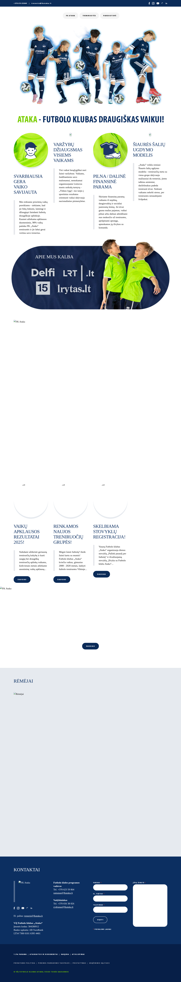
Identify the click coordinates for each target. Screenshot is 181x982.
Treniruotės (89, 16)
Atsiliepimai (78, 954)
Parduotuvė (109, 16)
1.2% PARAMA (20, 954)
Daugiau (22, 579)
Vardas (97, 883)
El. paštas (98, 894)
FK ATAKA (70, 16)
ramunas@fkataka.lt (63, 893)
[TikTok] (162, 3)
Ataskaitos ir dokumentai (44, 954)
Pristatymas (79, 963)
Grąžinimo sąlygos (99, 963)
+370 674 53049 (20, 3)
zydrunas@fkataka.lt (63, 907)
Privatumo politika (24, 963)
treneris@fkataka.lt (41, 3)
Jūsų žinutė (139, 883)
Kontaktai (158, 16)
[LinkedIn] (166, 3)
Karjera (65, 954)
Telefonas (99, 905)
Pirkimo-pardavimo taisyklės (54, 963)
